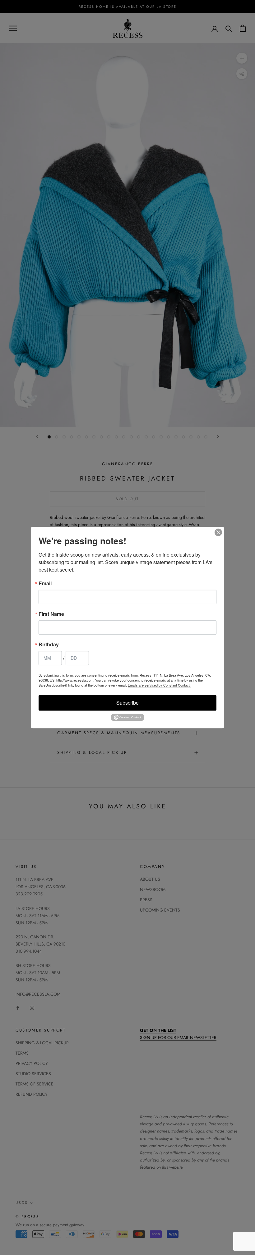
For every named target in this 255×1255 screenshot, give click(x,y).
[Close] (218, 532)
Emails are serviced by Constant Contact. (159, 685)
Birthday (49, 644)
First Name (51, 613)
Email (45, 583)
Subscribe (127, 702)
